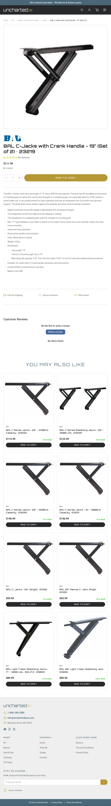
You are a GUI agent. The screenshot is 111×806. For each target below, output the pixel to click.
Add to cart (29, 445)
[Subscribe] (103, 782)
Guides (43, 752)
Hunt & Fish (8, 752)
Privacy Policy (82, 752)
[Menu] (105, 10)
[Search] (81, 9)
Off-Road (7, 762)
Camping (7, 757)
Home (5, 20)
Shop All (43, 748)
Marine (6, 748)
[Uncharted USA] (17, 9)
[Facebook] (4, 729)
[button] (10, 157)
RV (13, 20)
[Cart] (97, 10)
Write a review (55, 332)
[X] (14, 729)
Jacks (44, 20)
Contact (43, 757)
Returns (79, 743)
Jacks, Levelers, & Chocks (27, 20)
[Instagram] (9, 729)
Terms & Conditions (85, 748)
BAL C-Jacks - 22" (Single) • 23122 (26, 589)
